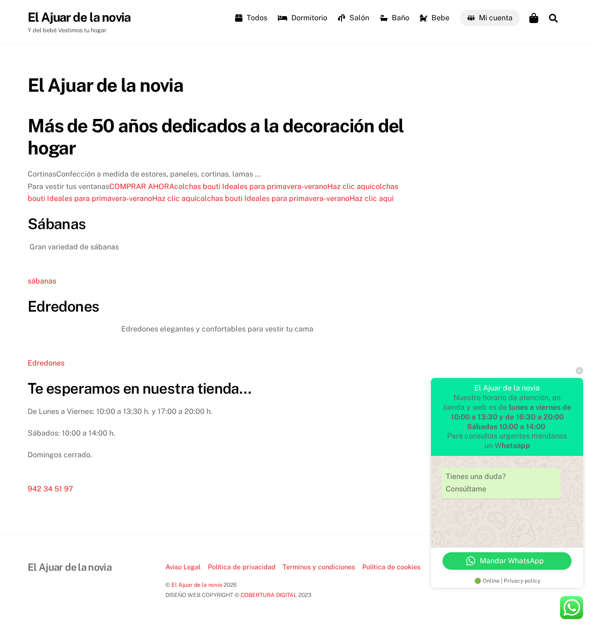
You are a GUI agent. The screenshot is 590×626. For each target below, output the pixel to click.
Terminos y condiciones (319, 567)
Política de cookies (391, 567)
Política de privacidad (242, 567)
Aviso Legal (183, 567)
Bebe (439, 17)
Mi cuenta (495, 17)
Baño (399, 17)
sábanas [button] (42, 281)
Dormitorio (308, 17)
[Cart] (534, 18)
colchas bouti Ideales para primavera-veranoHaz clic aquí (273, 186)
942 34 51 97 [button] (50, 488)
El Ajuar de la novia (196, 584)
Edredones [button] (46, 363)
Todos (256, 17)
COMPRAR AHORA (141, 186)
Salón (358, 17)
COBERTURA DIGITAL (269, 594)
